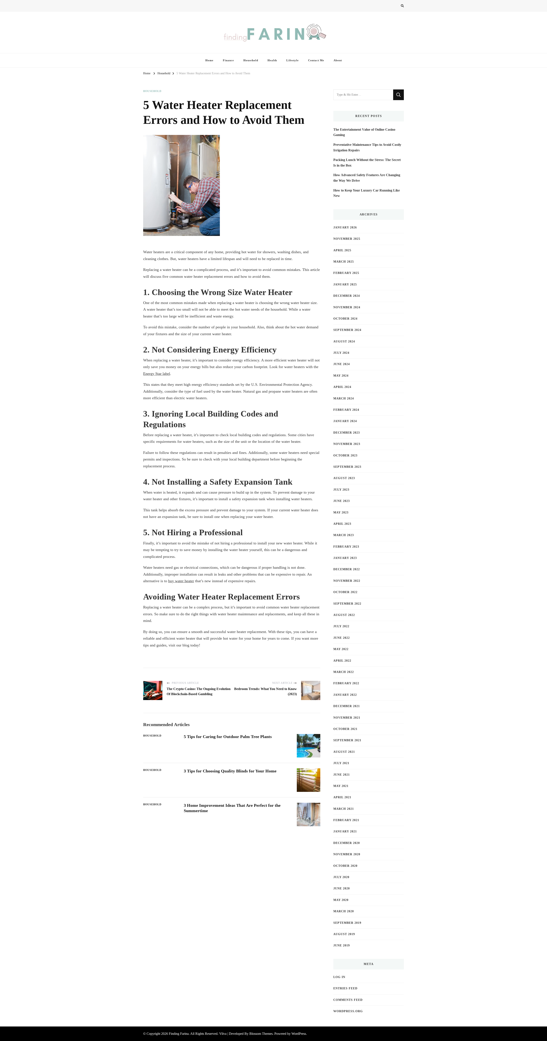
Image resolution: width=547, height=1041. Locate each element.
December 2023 (346, 432)
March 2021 (343, 808)
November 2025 (346, 238)
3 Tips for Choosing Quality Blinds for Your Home (230, 771)
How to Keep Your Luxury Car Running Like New (366, 193)
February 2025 (346, 273)
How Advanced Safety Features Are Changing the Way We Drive (366, 177)
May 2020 (340, 900)
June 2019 (341, 945)
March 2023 (343, 535)
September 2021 (347, 740)
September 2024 (347, 330)
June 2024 (341, 364)
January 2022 (345, 694)
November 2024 (346, 307)
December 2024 (346, 295)
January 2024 (345, 421)
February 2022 (346, 683)
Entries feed (345, 988)
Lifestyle (292, 60)
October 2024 (345, 318)
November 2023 (346, 444)
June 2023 (341, 501)
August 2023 (344, 478)
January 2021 (345, 831)
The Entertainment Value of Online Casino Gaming (364, 132)
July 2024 (341, 352)
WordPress (298, 1033)
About (338, 60)
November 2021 (346, 717)
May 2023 (340, 512)
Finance (228, 60)
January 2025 (345, 284)
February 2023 (346, 546)
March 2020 (343, 911)
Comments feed (348, 1000)
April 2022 (342, 660)
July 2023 (341, 489)
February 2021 (346, 820)
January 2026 (345, 227)
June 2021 (341, 774)
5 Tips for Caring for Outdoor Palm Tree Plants (228, 736)
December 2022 (346, 569)
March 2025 (343, 261)
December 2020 (346, 843)
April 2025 (342, 250)
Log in (339, 977)
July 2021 (341, 763)
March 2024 (343, 398)
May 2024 (340, 375)
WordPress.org (348, 1011)
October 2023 (345, 455)
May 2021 (340, 786)
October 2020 (345, 865)
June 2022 (341, 637)
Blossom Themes (261, 1033)
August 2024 (344, 341)
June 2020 (341, 888)
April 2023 (342, 523)
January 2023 (345, 558)
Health (272, 60)
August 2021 (344, 751)
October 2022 (345, 592)
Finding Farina (179, 1033)
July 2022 (341, 626)
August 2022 (344, 615)
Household (250, 60)
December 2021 (346, 706)
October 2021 (345, 729)
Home (209, 60)
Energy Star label (156, 373)
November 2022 (346, 580)
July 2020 (341, 877)
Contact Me (316, 60)
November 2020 (346, 854)
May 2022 (340, 649)
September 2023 (347, 466)
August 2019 (344, 934)
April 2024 (342, 387)
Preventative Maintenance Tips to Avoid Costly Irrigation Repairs (367, 147)
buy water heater (181, 581)
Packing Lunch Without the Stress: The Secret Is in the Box (367, 162)
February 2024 (346, 409)
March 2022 (343, 672)
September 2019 (347, 922)
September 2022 (347, 603)
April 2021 (342, 797)
